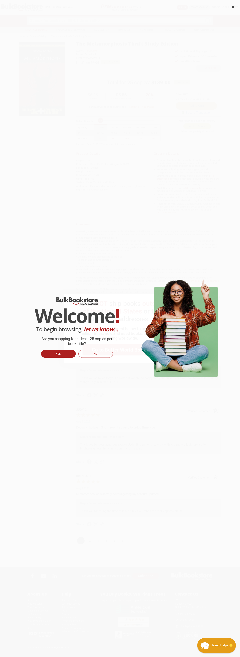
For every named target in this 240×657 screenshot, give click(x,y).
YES (58, 353)
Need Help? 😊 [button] (222, 645)
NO (96, 353)
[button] (216, 645)
